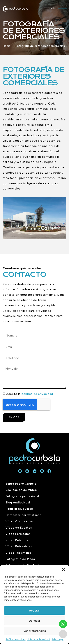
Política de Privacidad (38, 639)
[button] (63, 569)
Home (6, 46)
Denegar (34, 620)
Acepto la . (30, 394)
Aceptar (34, 610)
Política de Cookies (16, 639)
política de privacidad (37, 394)
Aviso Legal (57, 639)
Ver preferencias (34, 631)
